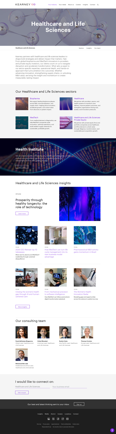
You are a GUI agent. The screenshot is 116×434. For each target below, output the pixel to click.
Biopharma (35, 98)
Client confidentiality (66, 424)
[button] (28, 48)
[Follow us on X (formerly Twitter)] (53, 418)
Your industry (52, 4)
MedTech (34, 117)
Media (47, 413)
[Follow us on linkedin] (49, 418)
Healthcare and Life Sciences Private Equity (87, 118)
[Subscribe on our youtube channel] (67, 418)
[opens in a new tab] (63, 418)
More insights (22, 307)
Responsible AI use (46, 426)
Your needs (62, 4)
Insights (85, 4)
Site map (39, 424)
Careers (78, 4)
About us (71, 4)
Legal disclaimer (55, 424)
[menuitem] (80, 48)
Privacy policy (46, 424)
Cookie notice (76, 424)
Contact (92, 4)
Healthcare (79, 98)
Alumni (53, 413)
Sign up (79, 404)
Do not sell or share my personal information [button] (63, 426)
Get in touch (22, 392)
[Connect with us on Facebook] (58, 418)
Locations (68, 413)
